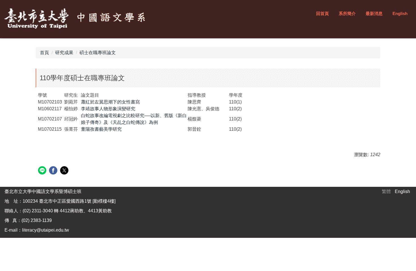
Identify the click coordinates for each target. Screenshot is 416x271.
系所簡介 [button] (347, 13)
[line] (43, 171)
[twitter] (65, 171)
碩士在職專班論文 (98, 52)
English (400, 13)
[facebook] (54, 171)
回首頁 (322, 13)
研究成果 (64, 52)
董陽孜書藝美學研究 (101, 129)
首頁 (44, 52)
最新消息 (374, 13)
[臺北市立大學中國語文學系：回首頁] (76, 18)
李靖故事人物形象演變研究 (108, 108)
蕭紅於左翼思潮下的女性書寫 (110, 101)
